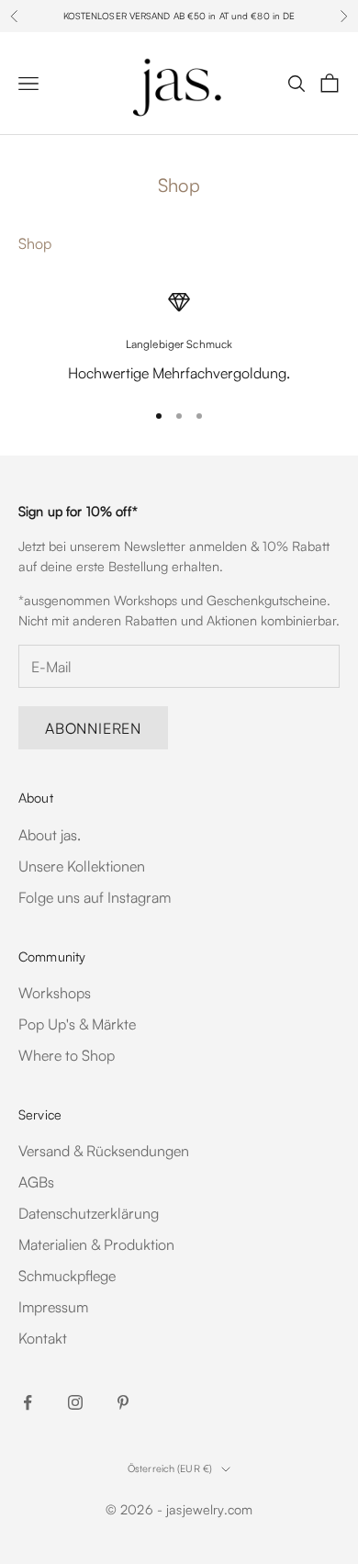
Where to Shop (66, 1055)
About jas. (49, 835)
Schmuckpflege (67, 1275)
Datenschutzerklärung (88, 1213)
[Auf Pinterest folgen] (123, 1402)
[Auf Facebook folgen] (27, 1402)
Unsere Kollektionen (81, 866)
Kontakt (42, 1338)
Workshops (54, 993)
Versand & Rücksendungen (103, 1151)
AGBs (36, 1182)
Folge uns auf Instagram (94, 897)
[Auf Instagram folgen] (75, 1402)
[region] (179, 337)
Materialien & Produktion (96, 1244)
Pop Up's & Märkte (77, 1024)
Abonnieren (93, 728)
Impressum (53, 1307)
